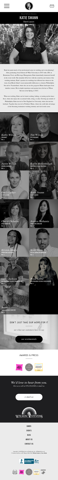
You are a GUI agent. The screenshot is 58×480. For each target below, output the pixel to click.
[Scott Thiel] (43, 242)
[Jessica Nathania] (43, 213)
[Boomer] (14, 300)
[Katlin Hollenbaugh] (43, 156)
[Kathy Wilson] (14, 127)
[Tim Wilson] (43, 127)
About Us (29, 439)
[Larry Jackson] (14, 271)
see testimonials (29, 338)
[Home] (29, 6)
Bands (29, 426)
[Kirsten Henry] (14, 242)
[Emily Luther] (14, 184)
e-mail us (29, 396)
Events (29, 430)
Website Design (36, 453)
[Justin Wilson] (14, 156)
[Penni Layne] (43, 271)
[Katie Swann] (43, 184)
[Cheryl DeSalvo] (14, 213)
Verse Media (44, 453)
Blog (29, 435)
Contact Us (29, 443)
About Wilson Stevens (29, 14)
